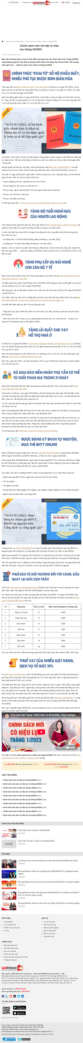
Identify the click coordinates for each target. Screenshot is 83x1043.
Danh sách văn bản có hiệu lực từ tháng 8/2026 (24, 784)
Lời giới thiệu (8, 922)
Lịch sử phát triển (10, 925)
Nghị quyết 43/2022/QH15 (15, 674)
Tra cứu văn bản (49, 922)
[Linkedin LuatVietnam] (22, 996)
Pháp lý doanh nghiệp (51, 928)
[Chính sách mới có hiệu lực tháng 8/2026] (9, 833)
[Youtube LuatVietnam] (11, 996)
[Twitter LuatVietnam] (18, 996)
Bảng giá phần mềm (11, 945)
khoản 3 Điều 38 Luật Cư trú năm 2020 (31, 87)
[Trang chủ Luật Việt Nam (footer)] (41, 968)
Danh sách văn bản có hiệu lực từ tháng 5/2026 (24, 807)
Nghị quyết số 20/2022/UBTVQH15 (24, 588)
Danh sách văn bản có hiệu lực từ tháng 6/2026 (24, 800)
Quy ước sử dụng (10, 951)
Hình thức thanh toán (11, 948)
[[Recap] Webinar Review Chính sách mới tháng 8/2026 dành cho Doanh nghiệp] (9, 885)
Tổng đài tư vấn (49, 936)
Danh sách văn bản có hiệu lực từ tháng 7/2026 (24, 792)
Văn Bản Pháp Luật (8, 1034)
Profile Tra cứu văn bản (12, 928)
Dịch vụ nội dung (49, 933)
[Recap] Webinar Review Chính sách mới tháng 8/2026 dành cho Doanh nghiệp (48, 882)
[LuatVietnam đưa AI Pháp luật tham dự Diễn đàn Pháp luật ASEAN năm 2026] (9, 863)
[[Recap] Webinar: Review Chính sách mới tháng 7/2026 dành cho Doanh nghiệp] (9, 906)
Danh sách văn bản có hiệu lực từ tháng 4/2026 (24, 815)
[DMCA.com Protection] (24, 1040)
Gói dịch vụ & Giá (52, 2)
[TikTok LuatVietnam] (14, 996)
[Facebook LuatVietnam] (3, 996)
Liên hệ (6, 930)
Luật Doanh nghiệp (22, 1034)
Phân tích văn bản (50, 925)
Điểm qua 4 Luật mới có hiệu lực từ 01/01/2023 (38, 431)
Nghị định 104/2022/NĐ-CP (60, 167)
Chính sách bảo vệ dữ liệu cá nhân (16, 957)
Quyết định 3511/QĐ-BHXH (24, 548)
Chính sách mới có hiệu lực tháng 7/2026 (22, 788)
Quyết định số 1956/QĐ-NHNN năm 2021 (25, 357)
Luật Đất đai (35, 1034)
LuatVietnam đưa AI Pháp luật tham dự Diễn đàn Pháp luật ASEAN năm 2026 (48, 861)
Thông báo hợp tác (10, 960)
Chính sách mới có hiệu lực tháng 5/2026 (22, 803)
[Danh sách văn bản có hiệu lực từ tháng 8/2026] (9, 844)
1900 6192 (11, 764)
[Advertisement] (41, 23)
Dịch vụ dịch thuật (50, 930)
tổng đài (36, 764)
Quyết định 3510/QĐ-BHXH (48, 453)
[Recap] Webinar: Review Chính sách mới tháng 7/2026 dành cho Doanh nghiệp (49, 903)
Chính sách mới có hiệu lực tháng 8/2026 (22, 780)
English (67, 2)
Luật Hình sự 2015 (46, 1034)
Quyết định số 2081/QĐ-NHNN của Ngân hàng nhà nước (51, 344)
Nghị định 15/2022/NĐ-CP (64, 698)
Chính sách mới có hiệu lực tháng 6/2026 (22, 796)
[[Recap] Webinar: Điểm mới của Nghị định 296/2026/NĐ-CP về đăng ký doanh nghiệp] (9, 874)
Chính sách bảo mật (11, 954)
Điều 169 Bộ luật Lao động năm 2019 (61, 225)
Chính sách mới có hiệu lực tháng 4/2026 (22, 811)
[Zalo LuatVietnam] (7, 996)
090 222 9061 (51, 764)
